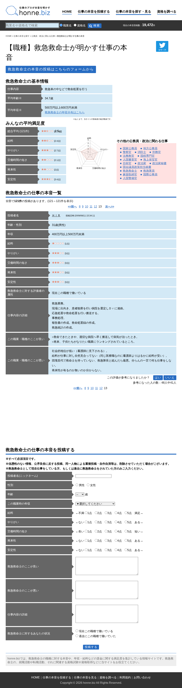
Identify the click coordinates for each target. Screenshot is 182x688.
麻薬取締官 (130, 174)
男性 (82, 485)
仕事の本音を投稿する (94, 11)
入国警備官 (130, 178)
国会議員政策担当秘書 (137, 166)
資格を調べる (166, 11)
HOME (67, 11)
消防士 (142, 152)
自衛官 (127, 163)
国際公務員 (150, 174)
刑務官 (156, 152)
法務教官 (128, 155)
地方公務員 (150, 148)
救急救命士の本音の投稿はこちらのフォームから (51, 69)
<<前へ (72, 206)
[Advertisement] (146, 110)
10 (86, 206)
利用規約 (125, 677)
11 (91, 206)
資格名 (81, 25)
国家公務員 (130, 148)
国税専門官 (147, 155)
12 (95, 206)
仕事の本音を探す (21, 36)
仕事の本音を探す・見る (133, 11)
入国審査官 (130, 159)
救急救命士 (130, 170)
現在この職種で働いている (96, 631)
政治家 (142, 163)
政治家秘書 (159, 163)
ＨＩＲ (56, 215)
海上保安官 (150, 159)
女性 (93, 485)
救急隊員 (149, 170)
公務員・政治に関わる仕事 (43, 36)
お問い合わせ (142, 677)
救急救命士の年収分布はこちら (65, 112)
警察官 (127, 152)
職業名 (67, 25)
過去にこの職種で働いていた (97, 636)
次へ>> (109, 206)
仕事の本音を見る (85, 677)
